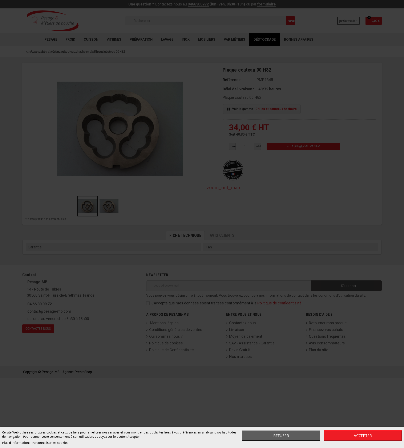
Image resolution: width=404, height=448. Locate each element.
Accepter (363, 435)
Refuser (281, 435)
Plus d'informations (16, 442)
